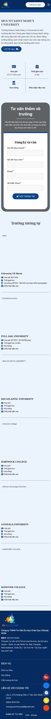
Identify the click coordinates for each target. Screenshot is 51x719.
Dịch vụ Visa (7, 670)
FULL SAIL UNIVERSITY (14, 336)
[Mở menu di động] (48, 5)
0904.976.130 (12, 702)
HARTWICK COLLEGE (14, 461)
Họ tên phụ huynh (15, 148)
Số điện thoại (13, 183)
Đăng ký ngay (35, 5)
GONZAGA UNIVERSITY (14, 524)
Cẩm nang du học (9, 680)
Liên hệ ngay (9, 49)
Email (9, 171)
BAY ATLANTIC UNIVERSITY (17, 399)
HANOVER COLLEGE (13, 587)
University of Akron (11, 273)
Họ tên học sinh (14, 159)
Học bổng (5, 675)
